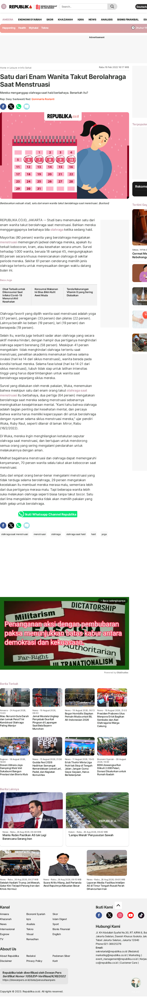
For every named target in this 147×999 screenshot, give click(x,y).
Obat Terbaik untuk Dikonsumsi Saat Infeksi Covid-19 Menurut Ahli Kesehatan (14, 295)
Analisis (30, 924)
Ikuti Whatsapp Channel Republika (50, 514)
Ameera (4, 914)
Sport (56, 924)
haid (93, 534)
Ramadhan (32, 939)
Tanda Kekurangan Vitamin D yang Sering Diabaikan (80, 292)
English (57, 934)
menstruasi (9, 242)
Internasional (7, 929)
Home (3, 67)
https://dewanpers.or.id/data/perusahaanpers (29, 979)
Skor (55, 914)
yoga (104, 534)
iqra (81, 19)
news (92, 19)
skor (49, 19)
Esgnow (4, 934)
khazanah (65, 19)
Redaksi (31, 955)
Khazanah (5, 919)
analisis (106, 19)
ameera (7, 19)
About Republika (9, 955)
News (3, 924)
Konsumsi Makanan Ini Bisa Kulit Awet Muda (46, 292)
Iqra (28, 919)
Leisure (14, 67)
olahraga (57, 229)
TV (1, 939)
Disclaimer (6, 960)
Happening (8, 27)
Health (22, 27)
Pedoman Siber (61, 955)
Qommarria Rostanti (43, 99)
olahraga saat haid (76, 534)
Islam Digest (60, 919)
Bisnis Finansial (128, 19)
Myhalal (33, 27)
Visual (29, 934)
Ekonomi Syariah (30, 19)
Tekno (45, 27)
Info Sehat (25, 67)
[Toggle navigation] (4, 6)
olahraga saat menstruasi (14, 534)
